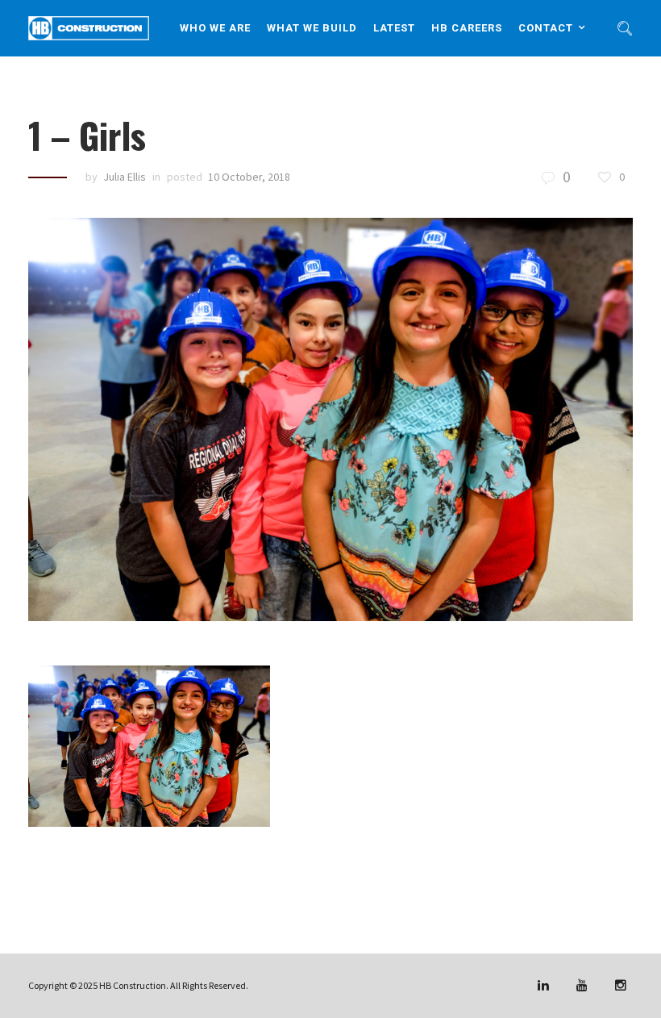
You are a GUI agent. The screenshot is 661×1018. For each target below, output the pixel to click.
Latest (394, 28)
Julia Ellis (124, 176)
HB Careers (466, 28)
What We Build (312, 28)
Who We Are (215, 28)
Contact (545, 28)
